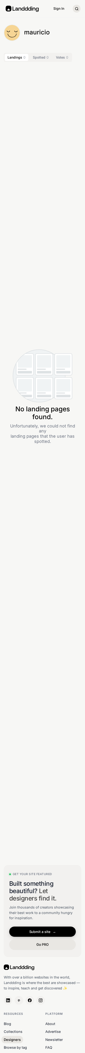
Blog (7, 1024)
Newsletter (54, 1040)
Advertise (53, 1032)
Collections (13, 1032)
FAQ (48, 1047)
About (50, 1024)
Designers (12, 1040)
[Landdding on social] (8, 1000)
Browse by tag (15, 1047)
